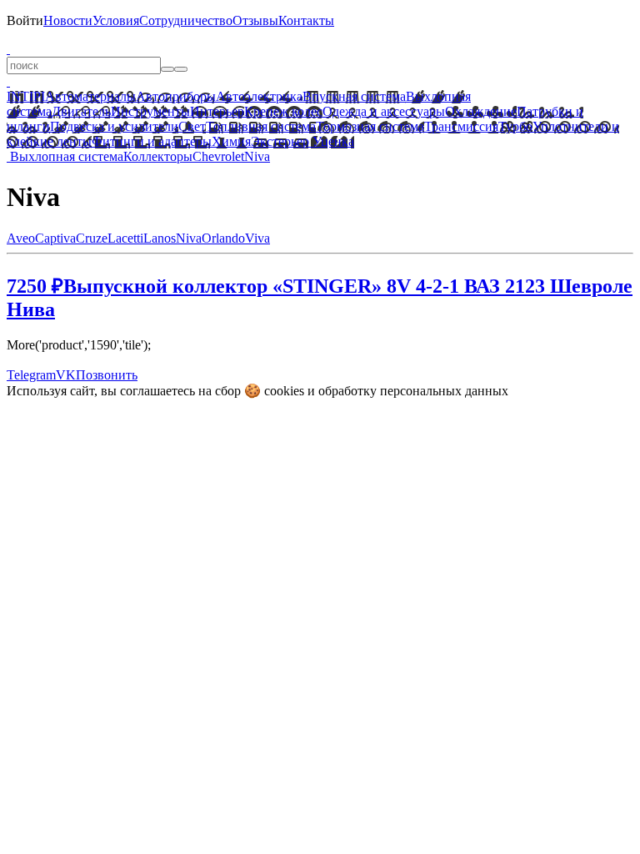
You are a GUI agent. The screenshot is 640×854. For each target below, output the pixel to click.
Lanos (159, 238)
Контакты (306, 20)
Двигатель (81, 111)
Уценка (331, 141)
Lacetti (125, 238)
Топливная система (261, 126)
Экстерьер (280, 141)
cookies (284, 391)
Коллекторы (157, 156)
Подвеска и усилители (114, 126)
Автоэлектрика (259, 96)
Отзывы (255, 20)
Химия (231, 141)
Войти (25, 20)
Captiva (55, 238)
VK (66, 375)
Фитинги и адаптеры (152, 141)
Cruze (92, 238)
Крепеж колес (283, 111)
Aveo (21, 238)
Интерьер (217, 111)
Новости (67, 20)
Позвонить (107, 375)
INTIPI (26, 96)
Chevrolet (218, 156)
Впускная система (354, 96)
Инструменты (150, 111)
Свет (192, 126)
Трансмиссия (461, 126)
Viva (257, 238)
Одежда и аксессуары (383, 111)
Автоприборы (176, 96)
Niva (257, 156)
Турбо (515, 126)
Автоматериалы (90, 96)
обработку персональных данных (413, 391)
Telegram (31, 375)
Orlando (223, 238)
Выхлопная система (66, 156)
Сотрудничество (185, 20)
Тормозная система (370, 126)
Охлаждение (481, 111)
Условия (115, 20)
